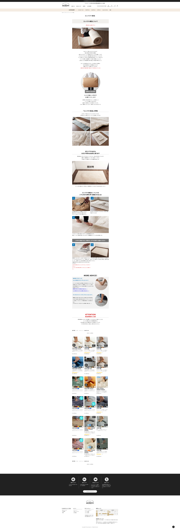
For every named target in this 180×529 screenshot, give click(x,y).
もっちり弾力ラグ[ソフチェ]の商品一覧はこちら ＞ (81, 290)
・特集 (63, 512)
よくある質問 (89, 6)
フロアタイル (87, 9)
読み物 (84, 6)
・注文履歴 (75, 512)
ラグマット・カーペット (67, 12)
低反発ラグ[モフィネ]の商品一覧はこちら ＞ (80, 288)
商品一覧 (73, 6)
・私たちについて (64, 510)
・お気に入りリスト (76, 511)
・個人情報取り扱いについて (89, 516)
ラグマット (99, 9)
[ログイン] (115, 6)
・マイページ (75, 510)
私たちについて (78, 6)
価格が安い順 (81, 330)
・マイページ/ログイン (88, 510)
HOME (63, 12)
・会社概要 (63, 511)
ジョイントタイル (105, 9)
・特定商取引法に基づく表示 (89, 515)
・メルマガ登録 (87, 511)
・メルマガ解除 (87, 512)
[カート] (117, 6)
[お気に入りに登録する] (82, 347)
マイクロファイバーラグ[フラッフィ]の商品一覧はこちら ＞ (82, 303)
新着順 (77, 330)
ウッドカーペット (81, 9)
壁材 (110, 9)
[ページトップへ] (173, 527)
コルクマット (93, 9)
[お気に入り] (111, 6)
